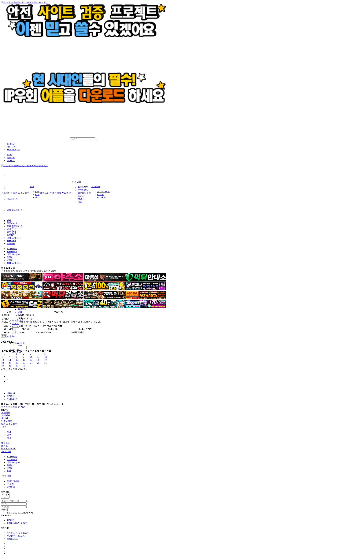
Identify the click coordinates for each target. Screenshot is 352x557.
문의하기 (11, 396)
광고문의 (101, 197)
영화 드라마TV (14, 263)
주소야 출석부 (8, 268)
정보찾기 (11, 160)
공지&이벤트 (18, 343)
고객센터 (11, 336)
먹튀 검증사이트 (15, 210)
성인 (32, 186)
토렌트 (53, 193)
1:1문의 (15, 349)
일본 (37, 194)
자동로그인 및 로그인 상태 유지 (18, 512)
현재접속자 (12, 538)
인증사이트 (12, 199)
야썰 (14, 329)
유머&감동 (83, 187)
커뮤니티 (76, 182)
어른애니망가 (84, 193)
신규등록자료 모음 (16, 536)
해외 (14, 234)
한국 (14, 228)
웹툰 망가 (44, 193)
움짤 (20, 312)
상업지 (15, 326)
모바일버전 (12, 399)
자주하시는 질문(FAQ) (17, 533)
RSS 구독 (11, 147)
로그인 (10, 155)
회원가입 (11, 157)
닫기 (4, 336)
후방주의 (22, 309)
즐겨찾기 (11, 144)
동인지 (15, 323)
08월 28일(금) (13, 149)
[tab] (176, 421)
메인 (9, 220)
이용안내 (11, 393)
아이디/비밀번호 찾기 (17, 523)
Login (4, 510)
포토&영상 (83, 190)
